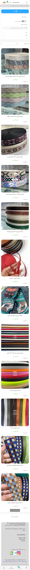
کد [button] (26, 38)
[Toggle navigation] (26, 3)
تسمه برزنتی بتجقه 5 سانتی (15, 315)
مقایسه (24, 81)
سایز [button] (26, 35)
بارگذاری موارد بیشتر (15, 510)
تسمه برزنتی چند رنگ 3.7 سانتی (15, 353)
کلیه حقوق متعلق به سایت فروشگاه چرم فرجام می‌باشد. (15, 560)
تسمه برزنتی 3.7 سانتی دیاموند (15, 116)
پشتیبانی (23, 540)
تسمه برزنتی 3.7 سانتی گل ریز (15, 157)
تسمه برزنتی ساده (15, 428)
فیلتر (14, 11)
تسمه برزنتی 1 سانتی (15, 278)
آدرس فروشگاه (22, 539)
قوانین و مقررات (21, 537)
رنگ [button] (26, 32)
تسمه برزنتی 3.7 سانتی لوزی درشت (15, 194)
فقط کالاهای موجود (18, 21)
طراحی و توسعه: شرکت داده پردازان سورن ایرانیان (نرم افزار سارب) (15, 561)
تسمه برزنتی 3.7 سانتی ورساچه (15, 231)
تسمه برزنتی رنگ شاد (15, 390)
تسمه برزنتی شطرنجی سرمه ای (15, 465)
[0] (7, 2)
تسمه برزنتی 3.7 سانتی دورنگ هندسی (15, 76)
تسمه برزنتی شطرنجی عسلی (15, 502)
